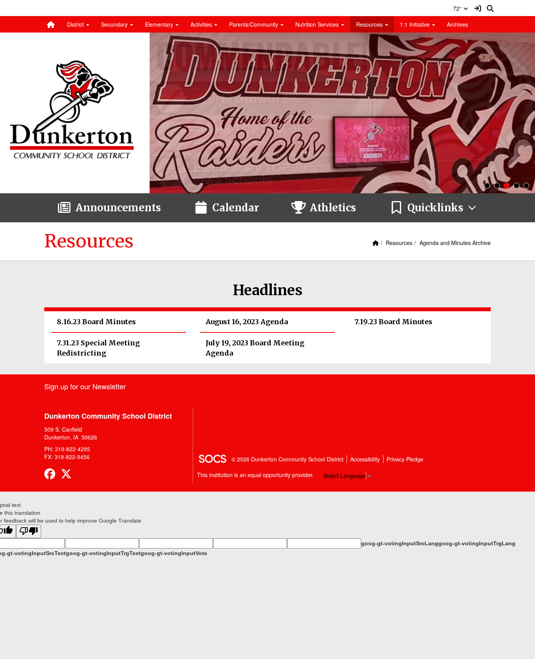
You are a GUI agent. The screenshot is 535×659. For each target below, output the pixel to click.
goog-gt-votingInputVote (174, 553)
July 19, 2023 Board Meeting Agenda (255, 348)
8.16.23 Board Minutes (96, 321)
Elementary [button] (160, 24)
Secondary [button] (115, 24)
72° (458, 8)
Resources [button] (370, 24)
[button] (433, 207)
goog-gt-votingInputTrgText (103, 553)
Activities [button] (201, 24)
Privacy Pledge (405, 459)
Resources (399, 243)
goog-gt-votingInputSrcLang (399, 543)
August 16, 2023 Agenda (247, 321)
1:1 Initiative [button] (415, 24)
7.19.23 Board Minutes (393, 321)
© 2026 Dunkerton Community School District (287, 459)
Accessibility (365, 459)
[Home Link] (51, 24)
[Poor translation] (28, 531)
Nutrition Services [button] (317, 24)
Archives (457, 24)
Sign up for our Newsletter (85, 386)
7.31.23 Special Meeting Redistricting (98, 348)
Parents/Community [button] (254, 24)
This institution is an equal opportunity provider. (255, 475)
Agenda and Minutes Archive (455, 243)
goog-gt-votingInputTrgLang (476, 543)
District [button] (76, 24)
